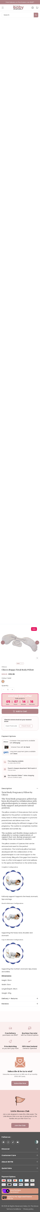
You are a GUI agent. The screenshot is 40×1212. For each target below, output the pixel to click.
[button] (4, 8)
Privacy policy (28, 1209)
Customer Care (9, 1155)
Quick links (7, 1168)
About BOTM (7, 1162)
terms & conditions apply (15, 777)
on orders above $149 (14, 763)
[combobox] (20, 15)
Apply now (10, 1198)
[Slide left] (3, 642)
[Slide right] (37, 642)
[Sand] (3, 681)
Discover (6, 1149)
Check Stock (25, 726)
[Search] (36, 15)
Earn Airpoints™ (14, 1192)
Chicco (4, 667)
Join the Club (20, 1125)
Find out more (12, 770)
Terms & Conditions (14, 1209)
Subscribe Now (20, 1083)
